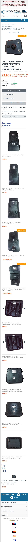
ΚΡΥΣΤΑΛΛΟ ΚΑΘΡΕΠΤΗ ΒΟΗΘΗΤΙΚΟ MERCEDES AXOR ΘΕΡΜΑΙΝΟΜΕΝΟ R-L (12, 390)
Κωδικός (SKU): (5, 81)
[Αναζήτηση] (25, 16)
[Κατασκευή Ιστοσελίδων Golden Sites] (14, 520)
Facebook (23, 494)
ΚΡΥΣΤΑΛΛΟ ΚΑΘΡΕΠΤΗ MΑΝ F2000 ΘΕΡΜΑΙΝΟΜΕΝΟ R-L (11, 223)
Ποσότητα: (4, 85)
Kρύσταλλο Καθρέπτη (7, 26)
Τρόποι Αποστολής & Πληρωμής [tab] (10, 117)
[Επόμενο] (18, 32)
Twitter (16, 497)
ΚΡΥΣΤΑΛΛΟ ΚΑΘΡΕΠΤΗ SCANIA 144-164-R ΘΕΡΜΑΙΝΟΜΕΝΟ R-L (13, 256)
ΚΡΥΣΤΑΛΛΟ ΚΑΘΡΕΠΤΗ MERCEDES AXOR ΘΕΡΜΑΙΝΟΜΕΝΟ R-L (12, 155)
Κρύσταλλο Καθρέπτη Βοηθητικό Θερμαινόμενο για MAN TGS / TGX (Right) (13, 357)
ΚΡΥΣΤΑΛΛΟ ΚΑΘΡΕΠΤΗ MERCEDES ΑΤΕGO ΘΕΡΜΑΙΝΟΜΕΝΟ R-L (13, 189)
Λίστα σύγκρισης (8, 98)
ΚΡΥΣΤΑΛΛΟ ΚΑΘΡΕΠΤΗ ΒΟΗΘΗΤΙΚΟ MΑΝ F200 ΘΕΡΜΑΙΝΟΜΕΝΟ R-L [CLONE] (13, 457)
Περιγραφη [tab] (5, 103)
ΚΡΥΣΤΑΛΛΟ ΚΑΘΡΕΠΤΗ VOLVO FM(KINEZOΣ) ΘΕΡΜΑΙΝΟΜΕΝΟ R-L (13, 290)
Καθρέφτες (13, 24)
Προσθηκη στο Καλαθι (14, 91)
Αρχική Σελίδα (5, 24)
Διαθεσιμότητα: (6, 83)
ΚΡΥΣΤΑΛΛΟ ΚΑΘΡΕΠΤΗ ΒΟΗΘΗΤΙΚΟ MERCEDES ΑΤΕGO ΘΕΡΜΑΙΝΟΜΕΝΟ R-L (12, 424)
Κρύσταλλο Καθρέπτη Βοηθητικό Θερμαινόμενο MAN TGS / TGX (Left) (11, 323)
